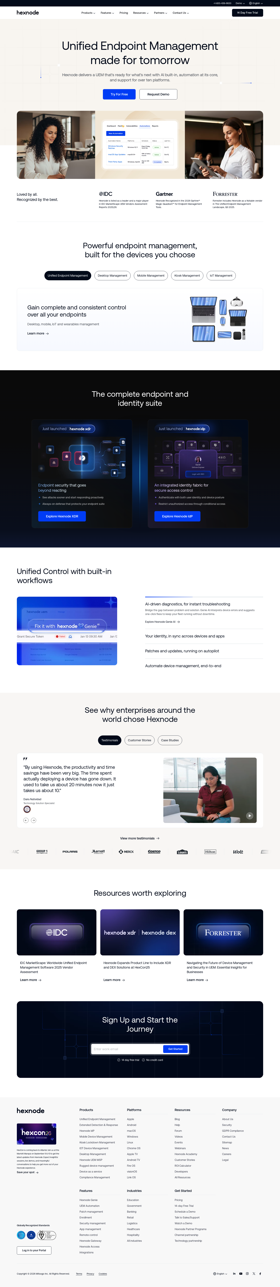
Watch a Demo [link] (183, 1227)
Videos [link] (179, 1140)
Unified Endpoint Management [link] (97, 1123)
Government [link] (134, 1209)
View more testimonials (137, 842)
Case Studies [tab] (170, 744)
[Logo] (31, 1114)
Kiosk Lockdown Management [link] (97, 1146)
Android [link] (131, 1129)
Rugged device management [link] (97, 1169)
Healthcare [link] (133, 1233)
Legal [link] (225, 1163)
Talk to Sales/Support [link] (187, 1221)
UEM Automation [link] (89, 1209)
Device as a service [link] (91, 1175)
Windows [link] (132, 1140)
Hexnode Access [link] (89, 1250)
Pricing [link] (179, 1204)
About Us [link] (227, 1123)
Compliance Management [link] (95, 1181)
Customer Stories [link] (185, 1163)
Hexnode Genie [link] (89, 1204)
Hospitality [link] (133, 1239)
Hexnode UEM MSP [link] (91, 1163)
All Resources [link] (182, 1181)
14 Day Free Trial (247, 12)
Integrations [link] (86, 1256)
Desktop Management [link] (93, 1158)
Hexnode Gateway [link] (90, 1244)
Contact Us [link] (228, 1140)
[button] (204, 604)
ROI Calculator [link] (183, 1169)
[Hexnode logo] (28, 12)
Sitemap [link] (227, 1146)
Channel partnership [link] (186, 1239)
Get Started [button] (175, 1053)
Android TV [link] (133, 1163)
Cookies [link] (103, 1277)
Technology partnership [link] (188, 1244)
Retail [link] (130, 1221)
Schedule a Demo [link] (185, 1215)
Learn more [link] (35, 333)
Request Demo (158, 94)
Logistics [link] (132, 1227)
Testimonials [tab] (109, 744)
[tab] (67, 275)
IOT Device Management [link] (94, 1152)
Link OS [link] (131, 1181)
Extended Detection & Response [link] (99, 1129)
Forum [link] (178, 1134)
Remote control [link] (89, 1239)
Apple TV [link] (132, 1158)
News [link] (225, 1152)
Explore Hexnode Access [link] (159, 640)
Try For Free (119, 94)
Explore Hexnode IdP (177, 516)
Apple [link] (130, 1123)
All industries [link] (134, 1244)
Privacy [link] (90, 1277)
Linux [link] (130, 1146)
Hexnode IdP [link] (87, 1134)
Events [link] (179, 1146)
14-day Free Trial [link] (184, 1209)
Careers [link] (226, 1158)
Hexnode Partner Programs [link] (190, 1233)
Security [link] (227, 1129)
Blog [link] (177, 1123)
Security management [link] (93, 1227)
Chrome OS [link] (133, 1152)
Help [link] (177, 1129)
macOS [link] (131, 1134)
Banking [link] (131, 1215)
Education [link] (133, 1204)
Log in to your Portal (34, 1254)
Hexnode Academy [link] (186, 1158)
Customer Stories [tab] (139, 744)
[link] (234, 1278)
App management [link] (90, 1233)
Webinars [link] (180, 1152)
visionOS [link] (132, 1175)
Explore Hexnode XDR (62, 516)
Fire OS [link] (131, 1169)
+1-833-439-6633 (222, 3)
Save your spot (26, 1176)
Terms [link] (79, 1277)
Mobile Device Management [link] (96, 1140)
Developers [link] (181, 1175)
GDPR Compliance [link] (233, 1134)
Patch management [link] (91, 1215)
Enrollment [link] (86, 1221)
